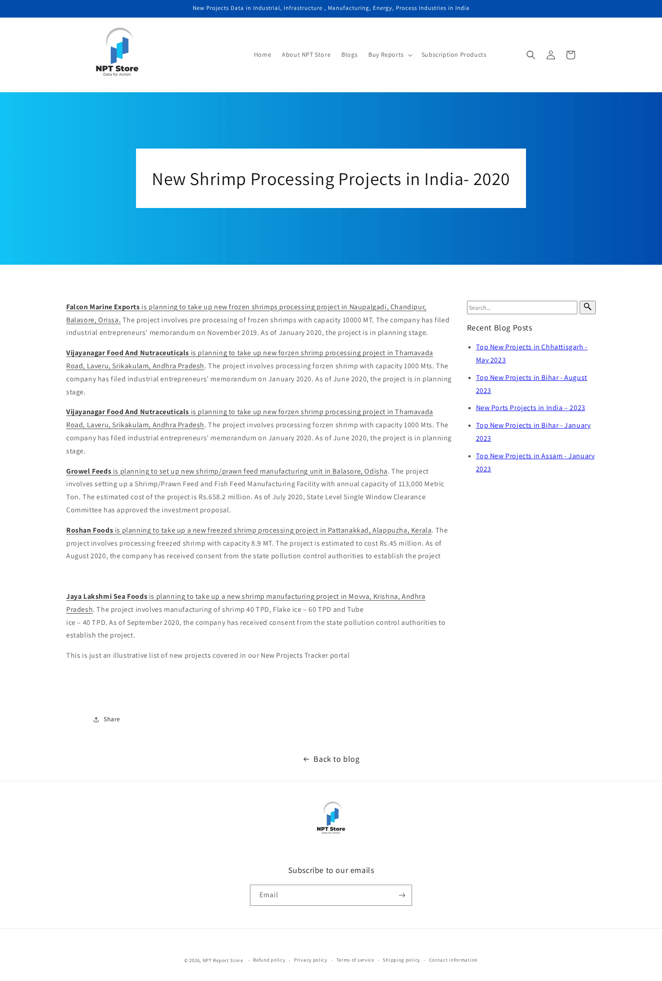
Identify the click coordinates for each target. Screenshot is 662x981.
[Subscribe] (402, 895)
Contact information (453, 960)
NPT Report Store (223, 960)
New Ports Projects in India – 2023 (530, 407)
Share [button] (112, 719)
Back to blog (336, 759)
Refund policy (269, 960)
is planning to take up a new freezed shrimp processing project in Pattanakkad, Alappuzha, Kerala (248, 530)
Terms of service (355, 960)
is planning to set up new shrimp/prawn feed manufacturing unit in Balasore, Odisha (227, 471)
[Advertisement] (259, 576)
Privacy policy (310, 960)
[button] (389, 54)
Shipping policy (401, 960)
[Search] (588, 307)
